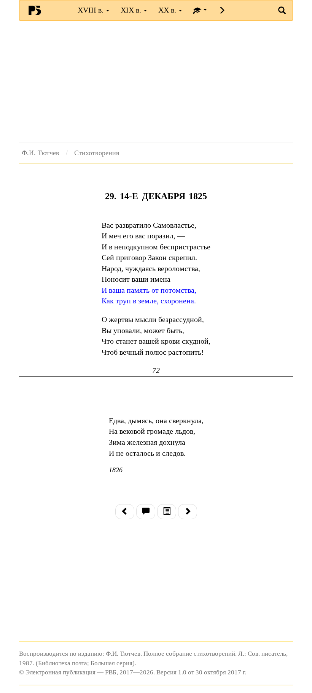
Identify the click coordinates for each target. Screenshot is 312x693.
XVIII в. (91, 10)
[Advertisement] (156, 82)
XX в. (168, 10)
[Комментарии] (145, 512)
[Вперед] (187, 512)
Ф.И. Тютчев (40, 153)
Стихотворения (96, 153)
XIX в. (132, 10)
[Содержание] (166, 512)
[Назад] (124, 512)
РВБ (34, 9)
